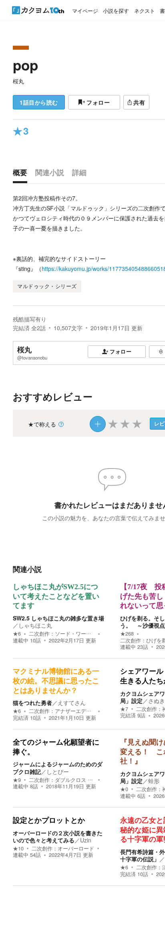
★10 (18, 848)
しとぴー (57, 771)
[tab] (22, 174)
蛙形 (153, 781)
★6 (17, 633)
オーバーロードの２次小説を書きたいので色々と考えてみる (58, 836)
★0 (124, 789)
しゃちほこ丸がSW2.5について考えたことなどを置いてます (56, 596)
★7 (124, 709)
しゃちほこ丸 (35, 625)
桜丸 (18, 81)
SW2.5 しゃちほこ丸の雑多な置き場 (58, 618)
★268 (127, 633)
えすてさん (72, 703)
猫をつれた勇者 (32, 703)
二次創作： (62, 633)
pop (25, 65)
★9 (17, 780)
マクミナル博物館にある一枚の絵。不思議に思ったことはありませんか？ (56, 680)
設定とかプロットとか (49, 820)
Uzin (85, 840)
